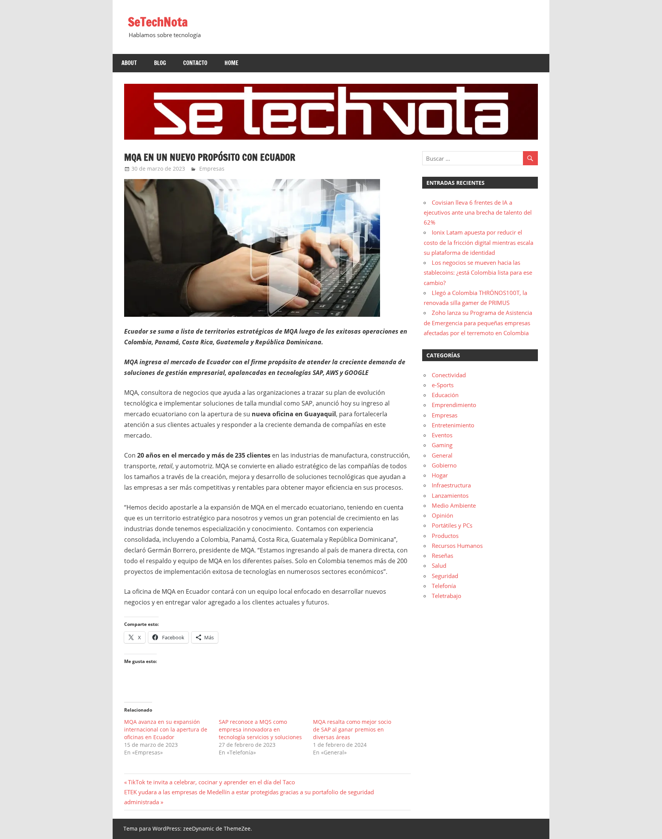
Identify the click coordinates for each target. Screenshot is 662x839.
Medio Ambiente (454, 505)
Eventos (442, 435)
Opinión (442, 515)
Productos (445, 535)
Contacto (195, 63)
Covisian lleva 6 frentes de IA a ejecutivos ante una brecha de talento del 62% (478, 212)
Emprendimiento (454, 405)
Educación (445, 395)
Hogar (440, 475)
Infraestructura (451, 485)
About (129, 63)
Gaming (442, 445)
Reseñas (442, 555)
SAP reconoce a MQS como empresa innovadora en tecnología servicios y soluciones (260, 729)
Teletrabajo (446, 596)
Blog (160, 63)
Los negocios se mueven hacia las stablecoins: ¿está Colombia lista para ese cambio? (478, 273)
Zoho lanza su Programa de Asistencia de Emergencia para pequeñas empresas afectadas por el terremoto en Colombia (478, 323)
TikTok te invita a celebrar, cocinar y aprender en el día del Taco (211, 782)
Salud (439, 565)
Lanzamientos (450, 495)
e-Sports (443, 385)
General (442, 455)
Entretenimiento (453, 425)
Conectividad (449, 375)
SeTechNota (158, 22)
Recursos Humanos (457, 545)
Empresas (211, 168)
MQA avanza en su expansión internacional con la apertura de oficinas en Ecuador (165, 729)
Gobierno (444, 465)
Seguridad (445, 576)
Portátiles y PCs (452, 525)
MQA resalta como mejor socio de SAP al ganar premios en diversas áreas (352, 729)
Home (231, 63)
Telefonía (444, 586)
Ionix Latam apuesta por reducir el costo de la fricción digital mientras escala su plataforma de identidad (478, 242)
